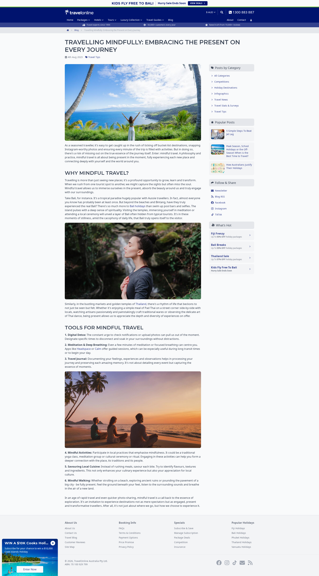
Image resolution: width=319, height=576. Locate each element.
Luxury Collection (130, 19)
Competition (181, 542)
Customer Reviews (75, 542)
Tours (111, 19)
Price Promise (126, 542)
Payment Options (128, 537)
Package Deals (182, 537)
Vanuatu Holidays (241, 546)
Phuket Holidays (240, 537)
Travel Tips (94, 57)
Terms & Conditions (130, 532)
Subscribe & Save (183, 528)
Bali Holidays (239, 532)
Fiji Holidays (238, 528)
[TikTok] (234, 562)
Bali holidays (137, 206)
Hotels (97, 19)
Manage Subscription (186, 532)
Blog (170, 19)
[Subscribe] (242, 562)
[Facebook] (219, 562)
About (230, 19)
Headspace (84, 349)
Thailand (141, 304)
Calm (98, 349)
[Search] (222, 12)
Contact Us (71, 532)
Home (70, 19)
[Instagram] (227, 562)
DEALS (196, 3)
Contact (241, 19)
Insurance (179, 546)
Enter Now (30, 569)
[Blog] (250, 562)
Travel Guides (153, 19)
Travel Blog (71, 537)
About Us (70, 528)
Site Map (70, 546)
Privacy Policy (126, 546)
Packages (82, 19)
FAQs (121, 528)
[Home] (79, 12)
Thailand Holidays (242, 542)
